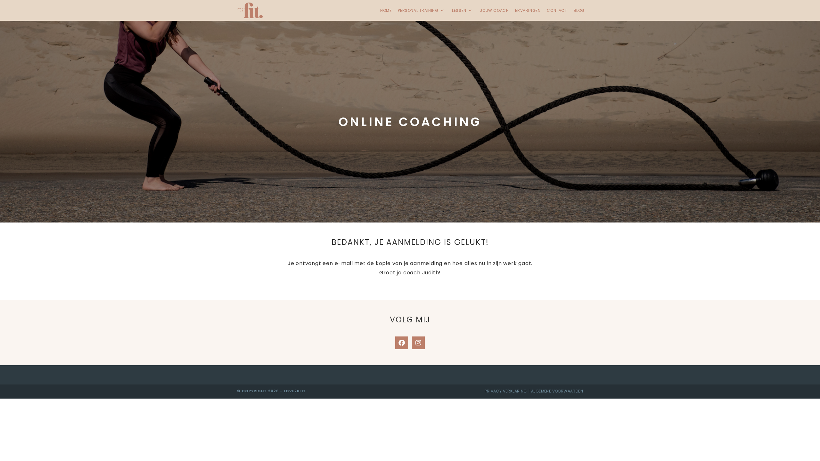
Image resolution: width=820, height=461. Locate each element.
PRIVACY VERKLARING (506, 391)
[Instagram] (418, 342)
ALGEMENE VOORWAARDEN (557, 391)
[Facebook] (401, 342)
